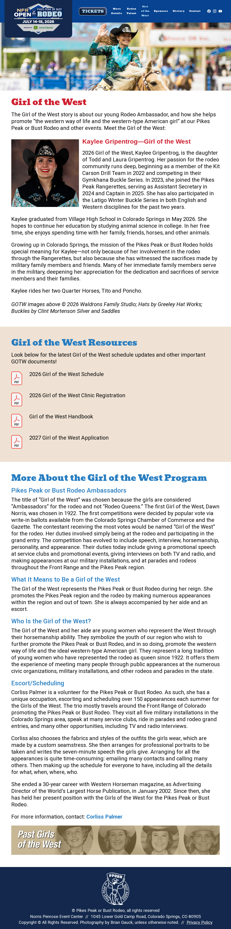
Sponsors (161, 11)
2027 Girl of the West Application (69, 438)
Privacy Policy (200, 922)
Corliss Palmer (104, 817)
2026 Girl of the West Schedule (66, 374)
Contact (195, 11)
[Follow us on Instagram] (214, 11)
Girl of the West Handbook (61, 417)
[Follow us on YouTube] (220, 11)
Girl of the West (145, 11)
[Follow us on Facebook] (209, 11)
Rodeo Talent (131, 11)
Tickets (93, 11)
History (179, 11)
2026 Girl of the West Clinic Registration (77, 396)
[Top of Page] (38, 11)
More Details (116, 11)
